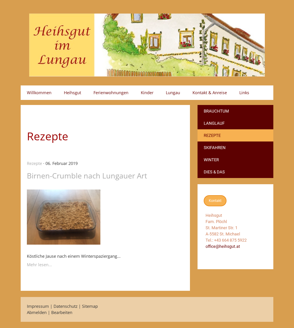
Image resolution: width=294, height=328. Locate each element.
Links (244, 92)
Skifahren (215, 147)
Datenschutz (65, 306)
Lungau (173, 92)
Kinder (147, 92)
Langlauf (214, 123)
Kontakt (215, 200)
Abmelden (37, 312)
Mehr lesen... (39, 264)
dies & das (214, 172)
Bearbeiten (61, 312)
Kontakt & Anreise (209, 92)
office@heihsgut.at (223, 246)
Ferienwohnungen (110, 92)
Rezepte (34, 163)
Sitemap (90, 306)
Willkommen (39, 92)
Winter (211, 159)
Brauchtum (216, 111)
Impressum (38, 306)
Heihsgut (72, 92)
